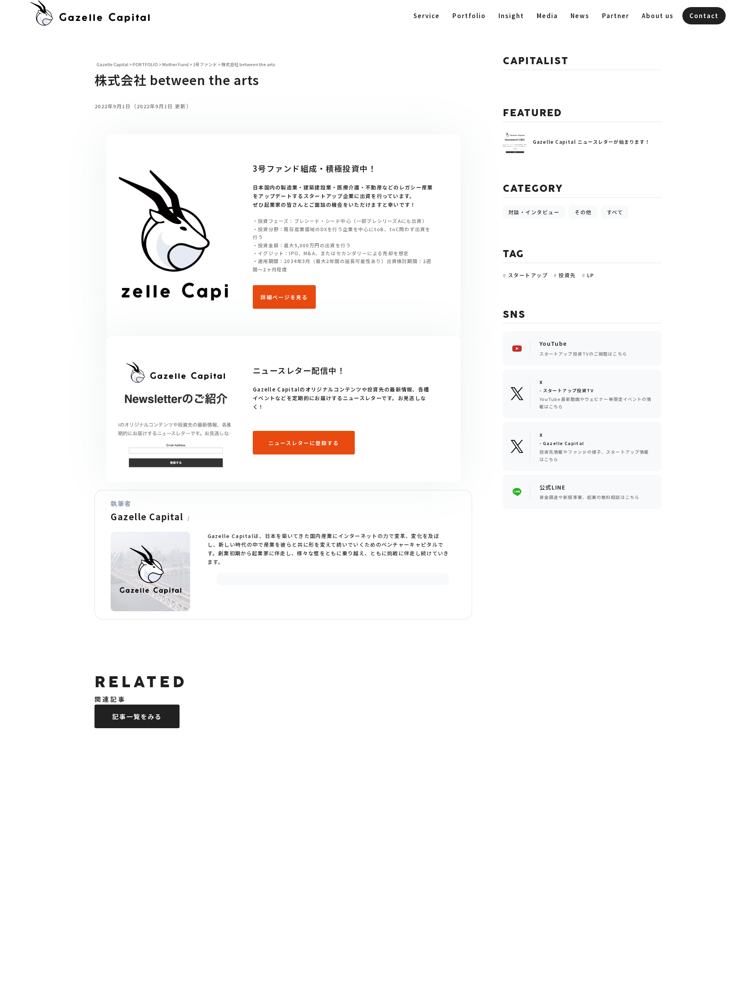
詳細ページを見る (284, 297)
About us (658, 15)
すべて (615, 212)
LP (590, 275)
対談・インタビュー (534, 212)
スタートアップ (528, 275)
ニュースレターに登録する (304, 443)
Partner (615, 15)
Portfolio (469, 15)
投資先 (567, 275)
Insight (511, 15)
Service (426, 15)
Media (547, 15)
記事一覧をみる (137, 716)
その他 (583, 212)
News (580, 15)
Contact (704, 15)
